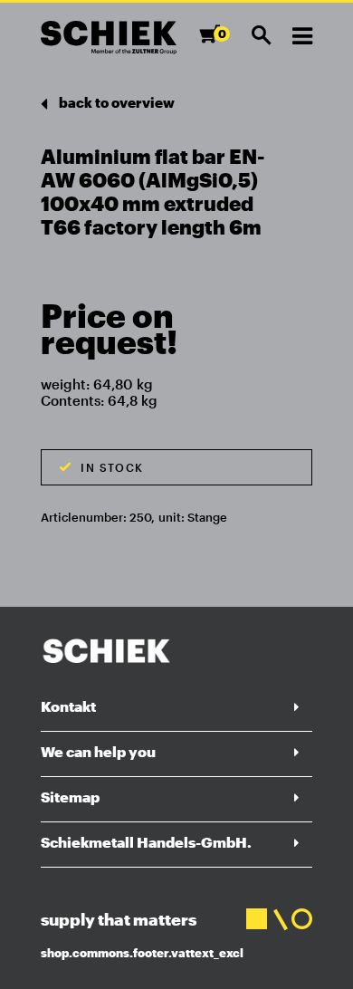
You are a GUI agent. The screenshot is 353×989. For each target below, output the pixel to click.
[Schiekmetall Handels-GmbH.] (108, 37)
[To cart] (215, 42)
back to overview (115, 102)
